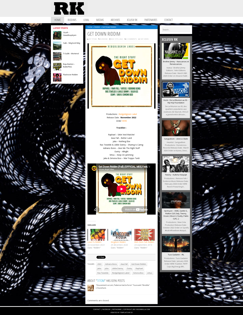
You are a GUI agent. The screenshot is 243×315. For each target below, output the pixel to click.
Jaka (99, 268)
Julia (106, 268)
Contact (168, 20)
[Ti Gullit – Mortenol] (57, 59)
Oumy (129, 268)
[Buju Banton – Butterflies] (57, 70)
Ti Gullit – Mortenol (71, 53)
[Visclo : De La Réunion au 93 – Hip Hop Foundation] (176, 96)
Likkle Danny (117, 268)
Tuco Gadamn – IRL (176, 254)
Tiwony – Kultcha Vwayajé (176, 174)
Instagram (116, 309)
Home (57, 20)
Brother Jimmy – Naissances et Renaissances (176, 62)
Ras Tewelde (102, 273)
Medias (100, 20)
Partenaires (150, 20)
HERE (124, 121)
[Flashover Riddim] (57, 80)
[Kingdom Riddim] (121, 235)
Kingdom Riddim (118, 242)
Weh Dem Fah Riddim (144, 242)
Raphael (139, 268)
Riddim (97, 27)
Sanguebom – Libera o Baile (176, 138)
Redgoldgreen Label (128, 114)
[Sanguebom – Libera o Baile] (176, 135)
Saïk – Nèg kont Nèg (71, 43)
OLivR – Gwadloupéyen (69, 33)
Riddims (72, 20)
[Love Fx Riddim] (97, 235)
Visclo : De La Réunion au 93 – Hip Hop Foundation (175, 101)
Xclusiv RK (132, 20)
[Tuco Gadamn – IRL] (176, 251)
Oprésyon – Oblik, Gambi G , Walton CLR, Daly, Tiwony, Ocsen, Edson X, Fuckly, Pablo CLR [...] (175, 215)
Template (124, 312)
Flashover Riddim (70, 74)
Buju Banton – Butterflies (69, 65)
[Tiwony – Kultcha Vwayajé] (176, 171)
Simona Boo (138, 273)
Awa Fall (124, 264)
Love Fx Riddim (94, 242)
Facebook (106, 309)
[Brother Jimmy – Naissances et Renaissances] (176, 58)
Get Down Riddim (138, 264)
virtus (149, 273)
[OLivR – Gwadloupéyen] (57, 38)
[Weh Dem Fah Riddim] (144, 235)
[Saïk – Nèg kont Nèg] (57, 49)
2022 (99, 264)
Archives (115, 20)
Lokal (86, 20)
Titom (100, 280)
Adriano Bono (111, 264)
